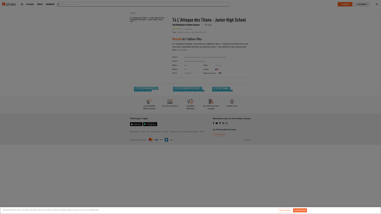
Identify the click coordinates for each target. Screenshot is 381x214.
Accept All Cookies (300, 210)
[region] (190, 210)
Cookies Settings (285, 210)
